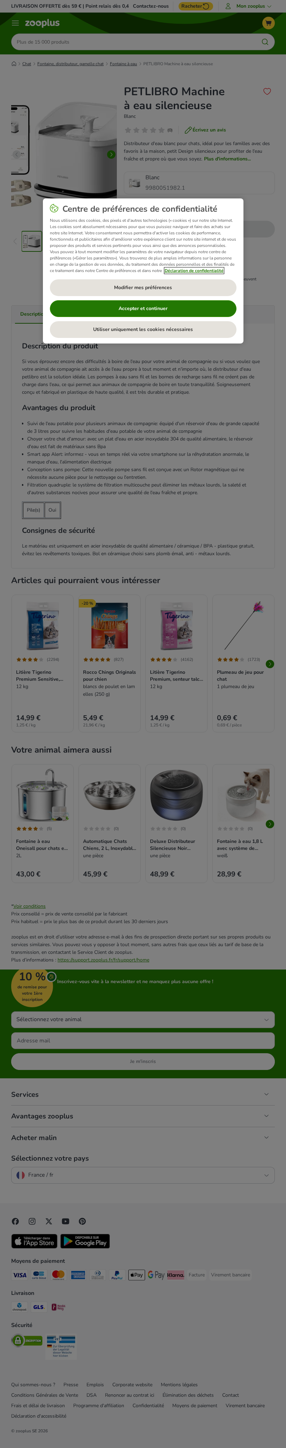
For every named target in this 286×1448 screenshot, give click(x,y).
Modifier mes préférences (143, 287)
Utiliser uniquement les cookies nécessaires (143, 329)
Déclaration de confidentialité (194, 270)
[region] (143, 271)
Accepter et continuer (143, 308)
